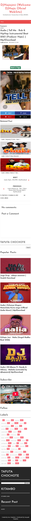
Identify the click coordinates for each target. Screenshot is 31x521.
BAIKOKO (17, 426)
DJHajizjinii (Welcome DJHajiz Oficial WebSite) (15, 9)
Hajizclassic (5, 42)
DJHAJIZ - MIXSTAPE (5, 437)
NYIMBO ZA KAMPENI (5, 452)
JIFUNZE (14, 443)
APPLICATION (3, 423)
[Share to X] (4, 198)
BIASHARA (3, 429)
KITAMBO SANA (4, 446)
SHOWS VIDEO (4, 457)
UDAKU (20, 460)
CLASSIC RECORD (4, 432)
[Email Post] (24, 195)
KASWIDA (22, 443)
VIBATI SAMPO (4, 463)
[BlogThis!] (2, 198)
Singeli (13, 457)
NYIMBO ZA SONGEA (18, 452)
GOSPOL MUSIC (14, 440)
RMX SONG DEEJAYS (14, 454)
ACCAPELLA (8, 420)
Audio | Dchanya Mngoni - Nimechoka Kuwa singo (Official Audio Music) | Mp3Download (14, 307)
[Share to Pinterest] (7, 198)
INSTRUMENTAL (4, 443)
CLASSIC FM (21, 429)
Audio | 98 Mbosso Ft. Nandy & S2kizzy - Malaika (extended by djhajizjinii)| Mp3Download (13, 369)
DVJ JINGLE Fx (17, 437)
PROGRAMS (3, 454)
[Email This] (1, 198)
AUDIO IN (21, 423)
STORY (13, 460)
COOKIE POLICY (14, 434)
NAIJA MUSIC (22, 446)
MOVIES (13, 446)
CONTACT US (3, 434)
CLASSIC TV (15, 432)
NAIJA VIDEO (3, 449)
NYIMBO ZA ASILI (14, 449)
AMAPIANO (17, 420)
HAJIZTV (23, 440)
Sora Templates (12, 517)
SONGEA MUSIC (4, 460)
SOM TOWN (22, 457)
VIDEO (13, 463)
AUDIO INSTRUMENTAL (5, 426)
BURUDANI (12, 429)
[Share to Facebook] (6, 198)
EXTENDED (3, 440)
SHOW (24, 454)
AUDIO (12, 423)
